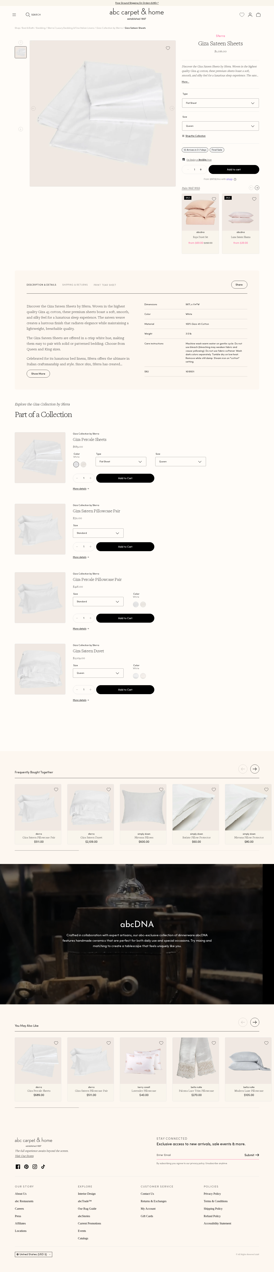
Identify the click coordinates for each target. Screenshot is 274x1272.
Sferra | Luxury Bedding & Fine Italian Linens (71, 28)
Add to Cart (125, 478)
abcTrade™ (85, 1201)
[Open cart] (258, 14)
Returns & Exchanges (153, 1201)
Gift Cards (147, 1216)
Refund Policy (212, 1216)
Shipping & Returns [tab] (75, 284)
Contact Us (147, 1193)
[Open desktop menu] (14, 15)
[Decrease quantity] (188, 169)
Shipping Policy (213, 1208)
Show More (38, 373)
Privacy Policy (212, 1193)
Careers (19, 1208)
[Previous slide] (20, 42)
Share (239, 284)
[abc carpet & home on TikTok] (43, 1165)
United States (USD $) (33, 1254)
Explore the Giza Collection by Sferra (42, 404)
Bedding (40, 28)
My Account (148, 1208)
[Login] (250, 14)
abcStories (84, 1216)
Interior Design (87, 1193)
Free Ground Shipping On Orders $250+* (137, 2)
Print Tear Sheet (105, 285)
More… (185, 81)
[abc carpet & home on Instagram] (34, 1165)
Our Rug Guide (87, 1208)
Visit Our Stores (24, 1156)
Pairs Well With (191, 188)
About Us (20, 1193)
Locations (20, 1230)
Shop (17, 28)
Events (82, 1230)
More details (79, 488)
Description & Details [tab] (41, 284)
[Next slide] (20, 129)
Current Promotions (89, 1223)
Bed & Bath (28, 28)
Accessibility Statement (217, 1223)
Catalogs (83, 1238)
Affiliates (20, 1223)
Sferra (220, 36)
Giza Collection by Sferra (109, 28)
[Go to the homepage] (137, 18)
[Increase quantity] (200, 169)
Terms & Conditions (216, 1201)
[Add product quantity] (77, 478)
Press (18, 1216)
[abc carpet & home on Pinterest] (26, 1165)
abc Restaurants (24, 1201)
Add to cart (234, 169)
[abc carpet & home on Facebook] (18, 1165)
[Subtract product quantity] (90, 478)
